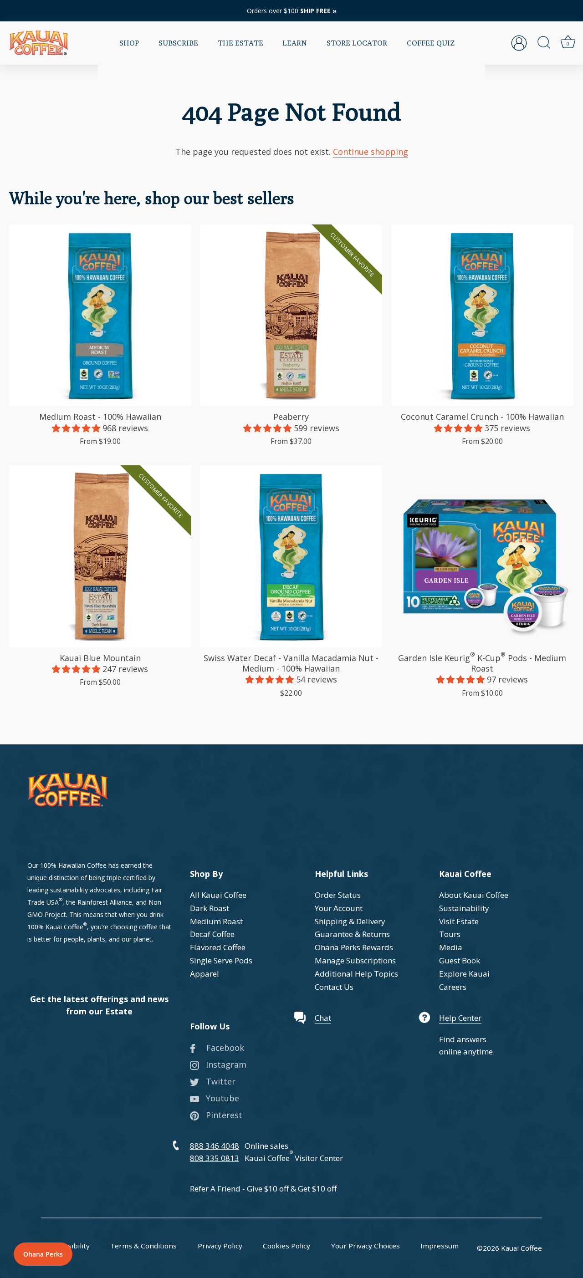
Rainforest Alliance (104, 902)
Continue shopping (370, 151)
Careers (452, 987)
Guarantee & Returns (352, 934)
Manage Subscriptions (355, 960)
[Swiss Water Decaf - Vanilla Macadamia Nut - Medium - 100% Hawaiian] (291, 556)
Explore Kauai (464, 973)
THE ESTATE (240, 42)
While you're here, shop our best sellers (151, 198)
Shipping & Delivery (350, 921)
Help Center (460, 1018)
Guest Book (459, 960)
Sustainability (464, 908)
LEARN (294, 42)
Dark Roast (209, 908)
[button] (77, 428)
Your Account (339, 908)
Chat (323, 1018)
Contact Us (334, 987)
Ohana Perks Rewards (354, 947)
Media (450, 947)
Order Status (338, 895)
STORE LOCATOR (357, 42)
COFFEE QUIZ (431, 42)
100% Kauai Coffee (55, 926)
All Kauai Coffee (218, 895)
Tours (449, 934)
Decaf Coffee (212, 934)
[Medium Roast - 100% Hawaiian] (100, 315)
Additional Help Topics (356, 973)
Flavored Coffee (217, 947)
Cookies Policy (286, 1245)
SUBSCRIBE (178, 42)
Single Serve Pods (221, 960)
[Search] (544, 43)
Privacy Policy (220, 1245)
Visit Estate (459, 921)
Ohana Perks (43, 1254)
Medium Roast (216, 921)
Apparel (204, 973)
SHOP (129, 42)
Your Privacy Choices (365, 1245)
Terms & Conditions (143, 1245)
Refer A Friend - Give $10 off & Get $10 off (263, 1188)
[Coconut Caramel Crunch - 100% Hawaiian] (482, 315)
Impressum (439, 1245)
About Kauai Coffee (473, 895)
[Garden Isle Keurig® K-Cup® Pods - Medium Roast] (482, 556)
